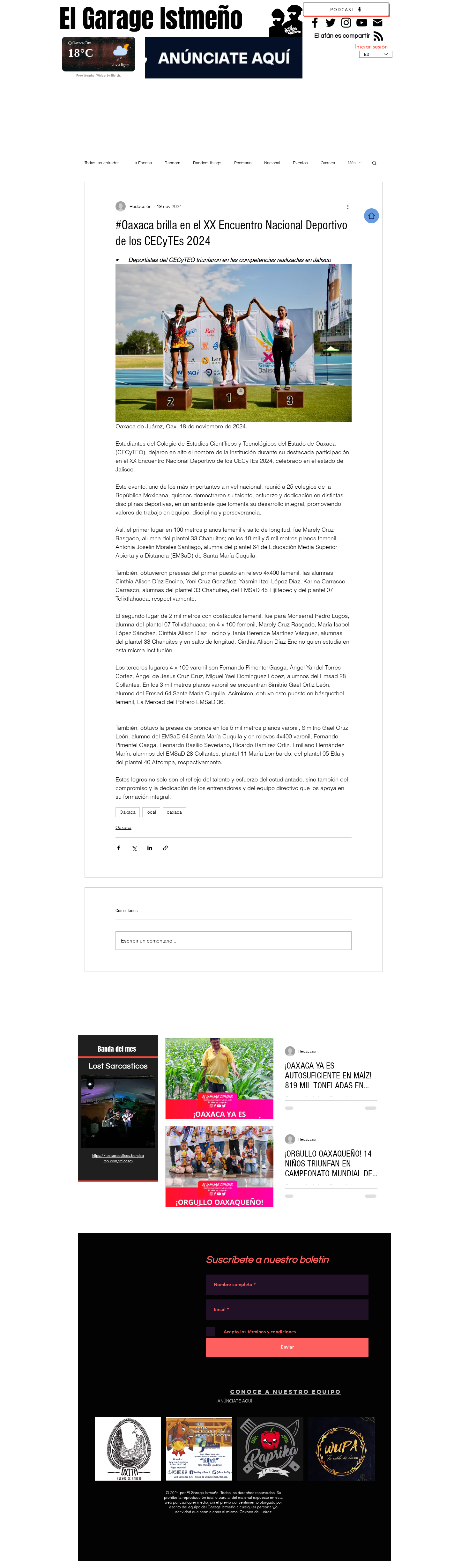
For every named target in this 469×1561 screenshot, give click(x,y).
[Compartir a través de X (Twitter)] (134, 848)
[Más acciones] (348, 206)
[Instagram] (346, 22)
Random (172, 162)
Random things (207, 162)
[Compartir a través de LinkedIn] (150, 848)
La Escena (142, 162)
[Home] (371, 215)
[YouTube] (361, 22)
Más (352, 162)
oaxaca (174, 812)
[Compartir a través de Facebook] (118, 848)
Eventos (300, 162)
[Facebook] (315, 22)
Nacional (272, 162)
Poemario (242, 162)
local (151, 812)
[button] (374, 162)
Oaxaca (328, 162)
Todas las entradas (102, 162)
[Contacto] (377, 22)
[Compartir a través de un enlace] (165, 848)
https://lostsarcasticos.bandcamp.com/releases (118, 1158)
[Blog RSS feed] (378, 36)
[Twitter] (330, 22)
